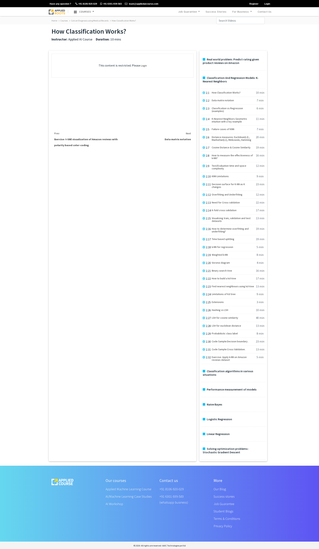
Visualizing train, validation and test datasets (231, 219)
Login (144, 65)
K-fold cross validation (224, 210)
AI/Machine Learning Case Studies (129, 496)
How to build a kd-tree (224, 278)
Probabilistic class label (225, 333)
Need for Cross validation (226, 202)
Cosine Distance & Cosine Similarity (231, 147)
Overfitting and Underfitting (227, 194)
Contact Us (265, 11)
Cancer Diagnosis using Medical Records (90, 20)
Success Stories (216, 11)
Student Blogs (223, 511)
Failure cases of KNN (223, 129)
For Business (241, 11)
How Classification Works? (123, 20)
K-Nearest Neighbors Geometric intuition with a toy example (229, 120)
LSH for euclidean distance (226, 325)
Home (54, 20)
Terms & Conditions (227, 518)
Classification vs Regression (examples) (227, 109)
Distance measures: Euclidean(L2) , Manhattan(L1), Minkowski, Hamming (231, 138)
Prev (56, 133)
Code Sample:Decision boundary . (230, 341)
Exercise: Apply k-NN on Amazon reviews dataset (229, 358)
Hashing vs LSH (220, 310)
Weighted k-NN (220, 254)
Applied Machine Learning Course (128, 489)
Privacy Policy (223, 526)
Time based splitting (223, 239)
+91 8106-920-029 (172, 489)
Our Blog (220, 489)
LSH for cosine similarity (225, 317)
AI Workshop (114, 504)
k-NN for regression (222, 247)
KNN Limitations (220, 176)
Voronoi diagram (221, 262)
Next (188, 133)
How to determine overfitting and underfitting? (230, 230)
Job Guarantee (188, 11)
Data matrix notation (223, 100)
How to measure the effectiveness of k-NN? (232, 157)
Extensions (218, 302)
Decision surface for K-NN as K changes (228, 185)
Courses (64, 20)
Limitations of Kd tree (224, 294)
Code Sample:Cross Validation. (228, 349)
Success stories (224, 496)
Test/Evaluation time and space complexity (229, 167)
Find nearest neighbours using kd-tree (233, 286)
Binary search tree (222, 270)
